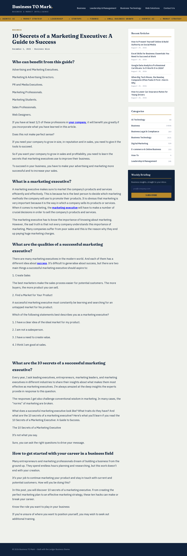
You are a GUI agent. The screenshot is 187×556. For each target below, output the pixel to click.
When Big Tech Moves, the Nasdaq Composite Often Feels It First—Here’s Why (149, 80)
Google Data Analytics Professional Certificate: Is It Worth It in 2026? (148, 67)
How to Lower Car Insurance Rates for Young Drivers (149, 93)
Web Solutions (152, 8)
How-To (135, 155)
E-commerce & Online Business (146, 149)
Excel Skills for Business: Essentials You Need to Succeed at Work (150, 55)
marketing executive (65, 207)
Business (81, 8)
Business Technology (130, 8)
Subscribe (151, 195)
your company (77, 122)
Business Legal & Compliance (145, 131)
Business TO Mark (32, 6)
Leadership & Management (103, 8)
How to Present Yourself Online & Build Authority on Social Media (149, 43)
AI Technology (138, 119)
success (42, 263)
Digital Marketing (139, 143)
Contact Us (169, 8)
